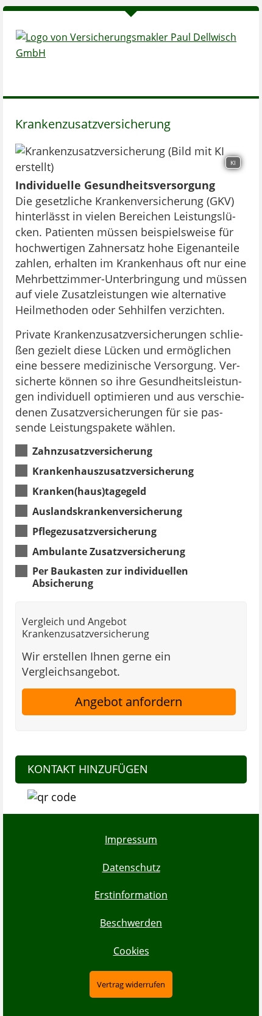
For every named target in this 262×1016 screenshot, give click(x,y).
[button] (92, 450)
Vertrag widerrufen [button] (131, 984)
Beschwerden (131, 923)
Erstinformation (131, 895)
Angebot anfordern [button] (128, 701)
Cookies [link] (131, 951)
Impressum (131, 839)
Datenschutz (131, 867)
